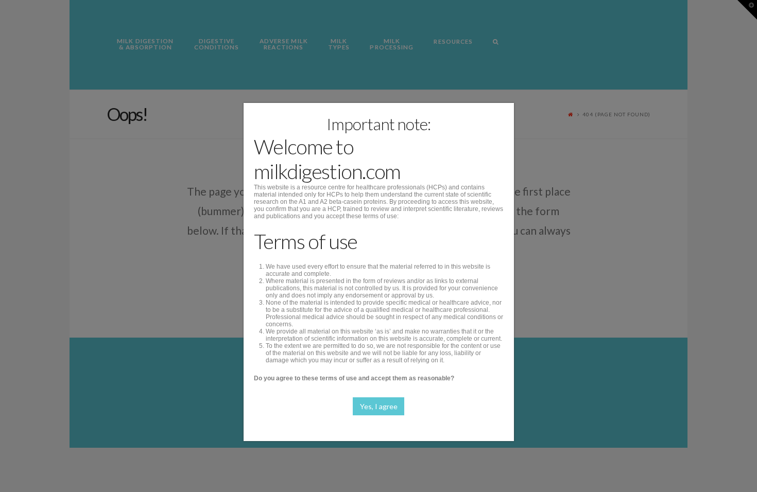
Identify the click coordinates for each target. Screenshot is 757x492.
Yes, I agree (379, 406)
